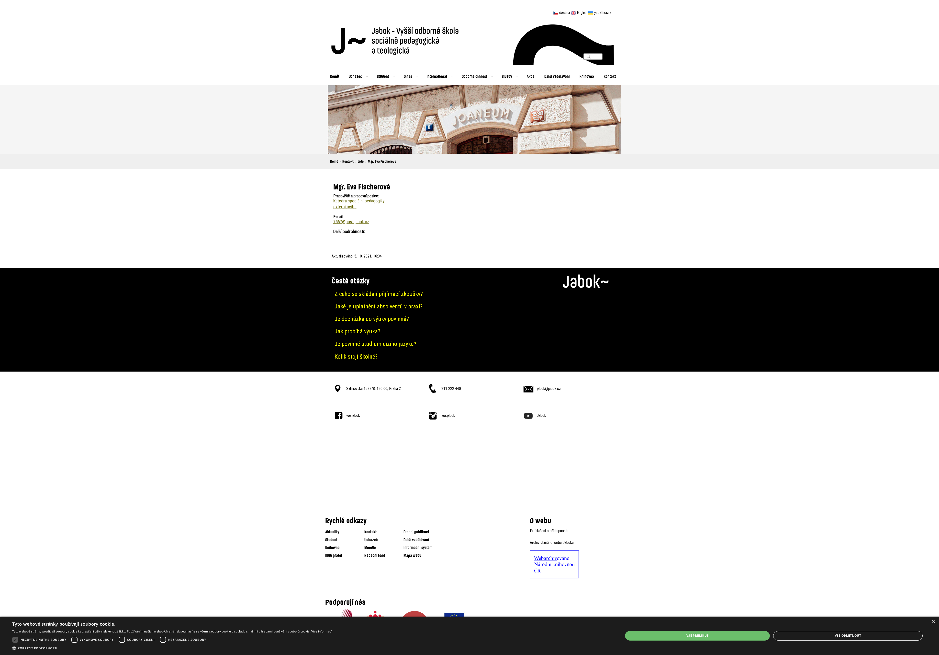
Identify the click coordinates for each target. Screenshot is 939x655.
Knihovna (587, 76)
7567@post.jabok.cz (351, 221)
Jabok (541, 415)
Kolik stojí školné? (356, 356)
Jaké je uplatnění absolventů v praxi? (379, 306)
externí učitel (345, 206)
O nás (408, 76)
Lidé (361, 161)
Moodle (370, 547)
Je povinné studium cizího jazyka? (375, 343)
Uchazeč (355, 76)
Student (383, 76)
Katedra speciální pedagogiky (359, 200)
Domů (334, 76)
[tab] (469, 294)
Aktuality (332, 531)
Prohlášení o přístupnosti (549, 530)
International (437, 76)
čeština (564, 12)
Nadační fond (374, 555)
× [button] (933, 622)
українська (602, 12)
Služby (507, 76)
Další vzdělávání (557, 76)
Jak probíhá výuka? (357, 331)
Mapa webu (412, 555)
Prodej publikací (416, 531)
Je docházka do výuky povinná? (372, 319)
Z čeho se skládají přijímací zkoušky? (379, 294)
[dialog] (469, 636)
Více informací (321, 631)
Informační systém (418, 547)
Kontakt (610, 76)
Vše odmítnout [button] (848, 635)
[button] (172, 648)
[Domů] (397, 40)
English (582, 12)
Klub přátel (333, 555)
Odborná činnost (474, 76)
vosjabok (353, 415)
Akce (531, 76)
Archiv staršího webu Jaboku (552, 542)
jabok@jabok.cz (549, 388)
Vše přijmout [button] (697, 635)
